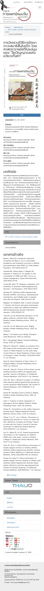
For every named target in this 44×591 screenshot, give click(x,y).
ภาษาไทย (10, 507)
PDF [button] (22, 115)
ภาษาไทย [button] (16, 2)
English (9, 498)
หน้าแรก (7, 27)
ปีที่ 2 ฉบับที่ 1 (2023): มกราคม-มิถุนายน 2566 (21, 237)
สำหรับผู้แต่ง (11, 522)
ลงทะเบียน (28, 2)
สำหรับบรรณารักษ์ (13, 527)
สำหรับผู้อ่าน (11, 518)
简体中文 (10, 502)
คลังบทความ (18, 27)
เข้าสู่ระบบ (39, 2)
